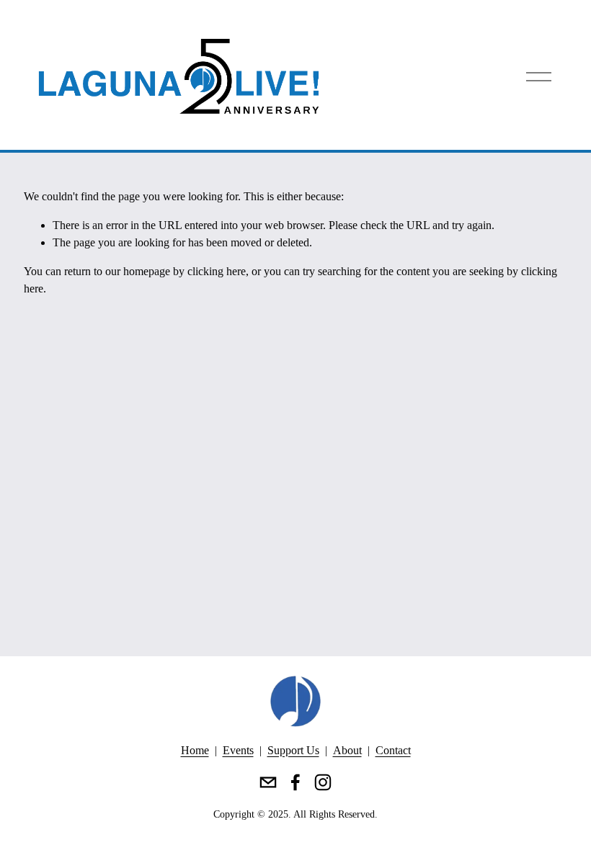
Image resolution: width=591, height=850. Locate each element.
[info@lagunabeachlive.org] (268, 782)
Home (195, 750)
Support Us (293, 750)
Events (238, 750)
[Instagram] (323, 782)
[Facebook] (295, 782)
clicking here (216, 271)
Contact (393, 750)
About (347, 750)
